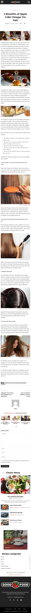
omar (10, 498)
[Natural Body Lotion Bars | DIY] (15, 418)
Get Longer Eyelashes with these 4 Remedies (5, 423)
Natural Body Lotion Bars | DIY (15, 423)
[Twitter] (14, 600)
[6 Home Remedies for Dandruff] (25, 418)
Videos (15, 495)
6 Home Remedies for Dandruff (25, 423)
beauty (15, 382)
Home (2, 5)
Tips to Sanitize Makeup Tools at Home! (25, 394)
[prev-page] (14, 426)
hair (19, 382)
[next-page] (16, 426)
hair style (24, 382)
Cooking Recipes (5, 566)
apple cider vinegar (9, 382)
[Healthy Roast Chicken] (5, 522)
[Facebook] (10, 600)
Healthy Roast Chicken (16, 520)
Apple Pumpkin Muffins (16, 505)
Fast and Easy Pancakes (15, 497)
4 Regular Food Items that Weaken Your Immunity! (7, 394)
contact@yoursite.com (18, 597)
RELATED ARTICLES (9, 413)
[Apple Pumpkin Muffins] (5, 507)
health (3, 384)
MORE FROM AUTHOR (21, 413)
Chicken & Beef (8, 609)
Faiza (7, 23)
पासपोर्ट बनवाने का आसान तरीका (16, 512)
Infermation (13, 515)
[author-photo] (15, 403)
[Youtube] (21, 600)
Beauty (6, 5)
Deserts (2, 563)
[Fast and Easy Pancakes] (15, 484)
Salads (24, 609)
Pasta (11, 522)
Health (2, 559)
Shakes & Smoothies (15, 507)
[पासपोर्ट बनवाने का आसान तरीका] (5, 515)
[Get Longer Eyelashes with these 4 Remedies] (5, 418)
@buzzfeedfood (15, 575)
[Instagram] (17, 600)
